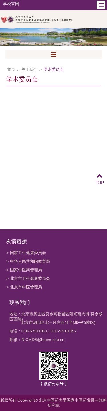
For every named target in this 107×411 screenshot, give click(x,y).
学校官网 (11, 3)
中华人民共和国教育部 (28, 261)
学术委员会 (54, 69)
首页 (11, 69)
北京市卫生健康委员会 (28, 278)
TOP (99, 182)
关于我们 (29, 69)
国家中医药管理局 (24, 270)
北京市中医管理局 (24, 287)
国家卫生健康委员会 (26, 252)
